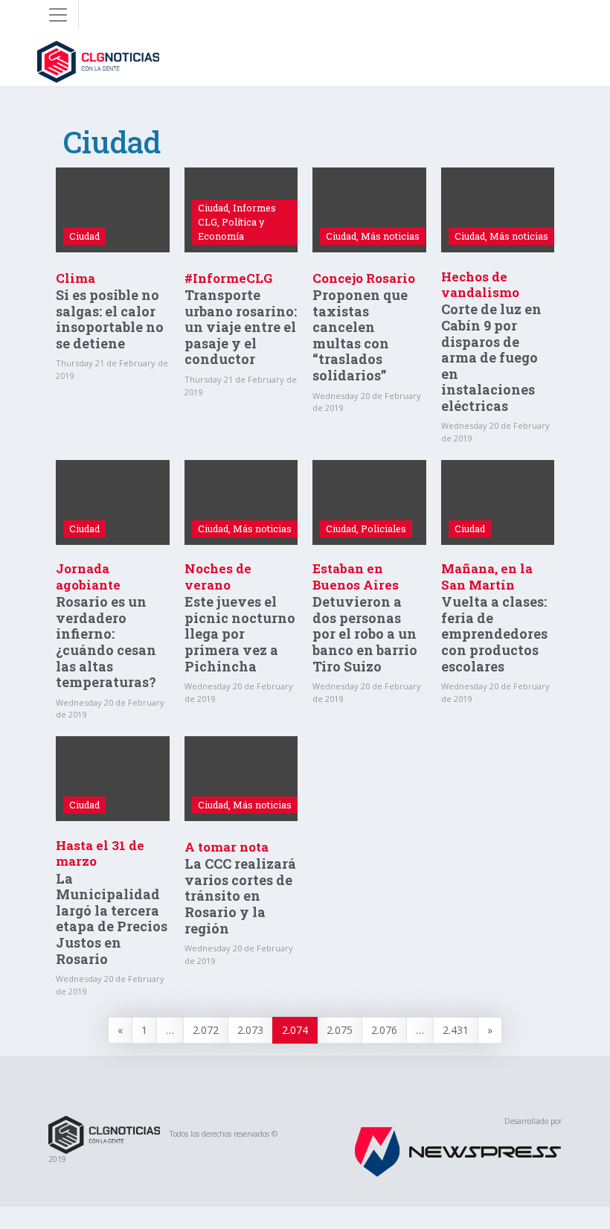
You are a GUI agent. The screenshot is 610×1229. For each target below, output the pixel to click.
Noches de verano (217, 576)
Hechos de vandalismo (480, 284)
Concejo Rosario (363, 278)
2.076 (384, 1030)
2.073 (250, 1030)
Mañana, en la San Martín (487, 576)
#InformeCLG (228, 278)
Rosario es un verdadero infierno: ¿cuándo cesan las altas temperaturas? (106, 642)
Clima (75, 278)
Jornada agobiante (88, 576)
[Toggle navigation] (58, 15)
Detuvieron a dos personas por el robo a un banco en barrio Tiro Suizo (364, 633)
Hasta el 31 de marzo (100, 853)
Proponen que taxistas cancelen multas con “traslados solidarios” (360, 335)
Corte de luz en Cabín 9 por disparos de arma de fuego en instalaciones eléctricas (491, 357)
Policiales (383, 528)
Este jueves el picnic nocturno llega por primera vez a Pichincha (239, 633)
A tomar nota (226, 846)
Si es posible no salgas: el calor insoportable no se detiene (110, 319)
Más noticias (390, 236)
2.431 (456, 1030)
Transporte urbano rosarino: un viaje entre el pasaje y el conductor (240, 327)
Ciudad (84, 236)
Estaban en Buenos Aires (355, 576)
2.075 (340, 1030)
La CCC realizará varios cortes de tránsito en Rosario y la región (240, 895)
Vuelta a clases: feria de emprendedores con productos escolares (494, 633)
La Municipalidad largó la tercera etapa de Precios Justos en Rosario (111, 918)
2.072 (206, 1030)
